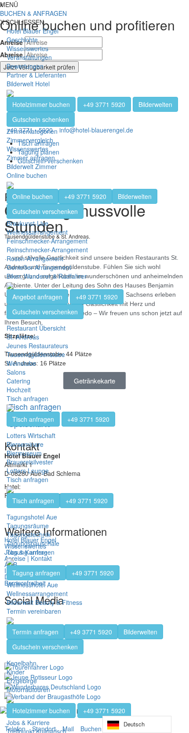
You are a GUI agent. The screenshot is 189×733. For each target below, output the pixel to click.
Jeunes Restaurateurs (37, 345)
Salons (16, 372)
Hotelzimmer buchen (41, 104)
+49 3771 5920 (104, 104)
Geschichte (22, 39)
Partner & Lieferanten (36, 74)
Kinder (16, 671)
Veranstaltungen (29, 57)
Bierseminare (25, 444)
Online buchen (27, 175)
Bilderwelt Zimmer (32, 166)
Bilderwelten (155, 104)
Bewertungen (25, 66)
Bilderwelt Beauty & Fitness (44, 602)
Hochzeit (19, 389)
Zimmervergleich (30, 140)
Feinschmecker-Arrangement (47, 240)
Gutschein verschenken (45, 211)
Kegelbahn (21, 663)
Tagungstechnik (29, 534)
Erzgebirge (22, 680)
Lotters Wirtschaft (31, 435)
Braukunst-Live (27, 223)
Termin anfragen (35, 631)
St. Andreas (23, 336)
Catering (18, 380)
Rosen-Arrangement (35, 258)
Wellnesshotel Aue (32, 584)
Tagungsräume (28, 525)
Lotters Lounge (28, 470)
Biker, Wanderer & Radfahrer (47, 276)
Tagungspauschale (33, 543)
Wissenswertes (27, 48)
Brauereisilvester (30, 461)
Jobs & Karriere (28, 722)
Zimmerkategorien (32, 131)
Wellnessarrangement (37, 232)
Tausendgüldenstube (36, 354)
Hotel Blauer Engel (32, 30)
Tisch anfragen (27, 398)
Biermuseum (24, 453)
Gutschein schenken (40, 119)
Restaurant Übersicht (36, 328)
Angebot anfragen (37, 296)
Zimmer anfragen (31, 157)
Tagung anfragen (31, 552)
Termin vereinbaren (34, 611)
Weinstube (21, 363)
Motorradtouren (28, 689)
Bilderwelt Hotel (28, 83)
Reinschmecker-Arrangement (47, 249)
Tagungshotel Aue (32, 516)
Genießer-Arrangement (39, 267)
